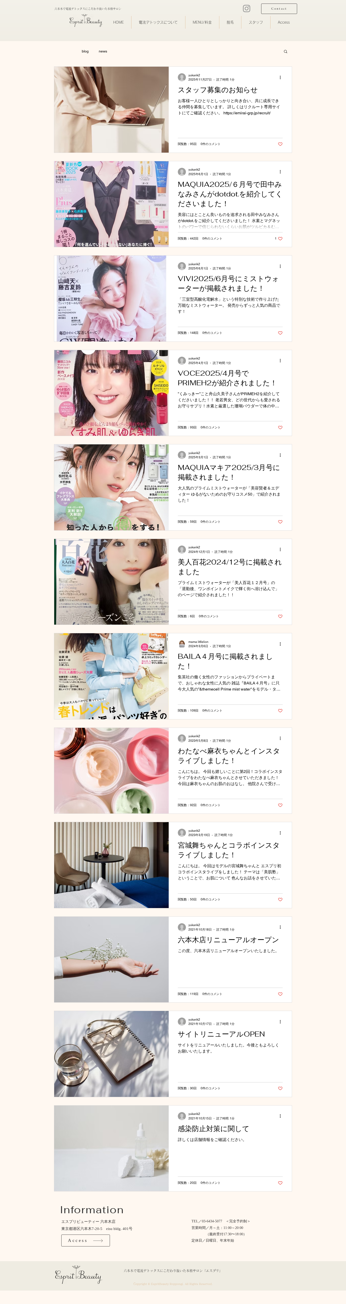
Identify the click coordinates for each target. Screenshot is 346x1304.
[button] (285, 52)
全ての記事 (63, 51)
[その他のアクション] (282, 77)
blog (85, 51)
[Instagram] (247, 8)
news (103, 51)
